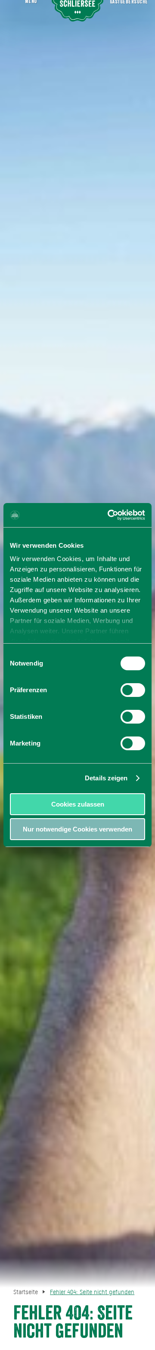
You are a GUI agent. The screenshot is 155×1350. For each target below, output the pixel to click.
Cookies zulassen (77, 804)
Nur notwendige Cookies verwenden (77, 829)
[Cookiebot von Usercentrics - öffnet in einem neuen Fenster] (109, 515)
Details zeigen (106, 778)
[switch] (133, 690)
